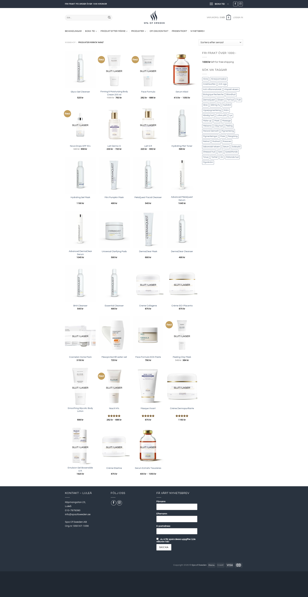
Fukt (239, 100)
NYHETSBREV (198, 31)
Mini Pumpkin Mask (114, 197)
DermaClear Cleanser (182, 251)
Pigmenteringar (210, 136)
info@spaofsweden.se (77, 514)
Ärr (221, 157)
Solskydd (236, 147)
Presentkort (179, 31)
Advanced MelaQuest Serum (182, 198)
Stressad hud (209, 152)
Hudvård (227, 105)
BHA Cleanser (80, 305)
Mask (216, 121)
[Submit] (109, 17)
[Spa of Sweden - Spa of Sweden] (154, 17)
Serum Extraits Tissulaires (148, 468)
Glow (205, 105)
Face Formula (148, 92)
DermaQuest (209, 100)
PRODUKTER (137, 31)
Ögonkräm (208, 162)
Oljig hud (218, 126)
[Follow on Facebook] (235, 4)
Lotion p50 (221, 115)
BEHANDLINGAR (73, 31)
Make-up (207, 121)
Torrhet (214, 157)
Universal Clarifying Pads (114, 251)
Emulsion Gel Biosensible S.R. (80, 469)
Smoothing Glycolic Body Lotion (80, 409)
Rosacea (227, 141)
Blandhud (230, 95)
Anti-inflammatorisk (212, 89)
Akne (205, 79)
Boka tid (90, 31)
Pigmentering (228, 131)
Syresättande (231, 152)
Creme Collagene (148, 305)
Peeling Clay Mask (182, 357)
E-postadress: (163, 526)
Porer (222, 136)
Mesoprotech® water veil (114, 357)
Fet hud (230, 100)
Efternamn (161, 513)
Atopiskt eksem (231, 89)
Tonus (205, 157)
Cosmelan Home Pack (80, 357)
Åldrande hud (232, 157)
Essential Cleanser (114, 305)
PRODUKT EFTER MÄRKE (113, 31)
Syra (220, 152)
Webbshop (70, 42)
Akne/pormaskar (219, 79)
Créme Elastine (114, 468)
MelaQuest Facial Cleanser (148, 197)
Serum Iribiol (182, 92)
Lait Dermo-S (114, 146)
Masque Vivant (148, 408)
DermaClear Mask (148, 251)
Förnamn (161, 501)
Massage (226, 121)
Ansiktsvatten (209, 84)
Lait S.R (148, 146)
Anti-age (222, 84)
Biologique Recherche (213, 95)
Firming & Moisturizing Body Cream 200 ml (114, 93)
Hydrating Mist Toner (181, 146)
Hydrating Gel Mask (80, 197)
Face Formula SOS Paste (148, 357)
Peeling (229, 126)
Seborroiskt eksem (211, 147)
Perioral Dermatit (211, 131)
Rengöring (233, 136)
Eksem (221, 100)
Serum (226, 147)
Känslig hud (208, 115)
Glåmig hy (215, 105)
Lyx (230, 115)
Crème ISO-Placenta (182, 305)
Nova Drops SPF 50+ (80, 146)
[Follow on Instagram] (240, 4)
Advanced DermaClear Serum (80, 252)
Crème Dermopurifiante (182, 408)
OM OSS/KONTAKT (159, 31)
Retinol (206, 141)
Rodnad (216, 141)
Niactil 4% (114, 408)
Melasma (207, 126)
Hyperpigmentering (212, 110)
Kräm (226, 110)
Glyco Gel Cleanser (80, 92)
